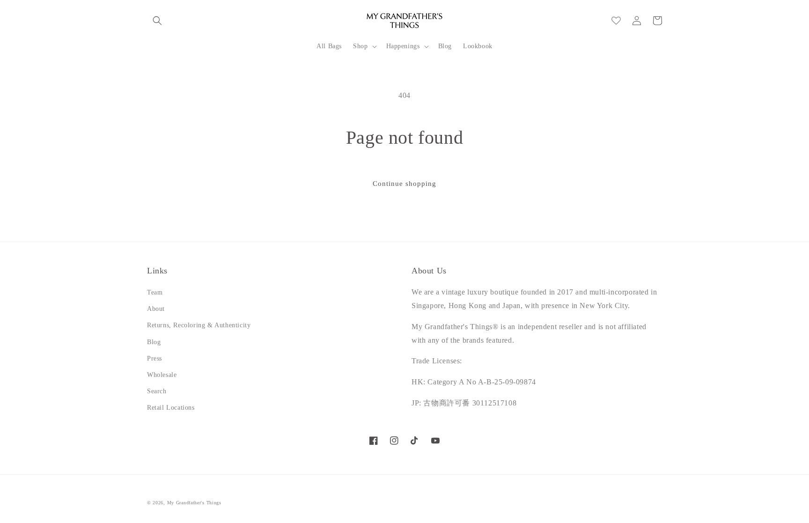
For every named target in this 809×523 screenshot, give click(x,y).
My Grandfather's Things (194, 502)
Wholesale (162, 374)
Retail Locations (171, 407)
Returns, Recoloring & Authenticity (198, 325)
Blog (154, 342)
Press (154, 358)
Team (154, 292)
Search (157, 391)
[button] (157, 20)
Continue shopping (404, 183)
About (156, 308)
